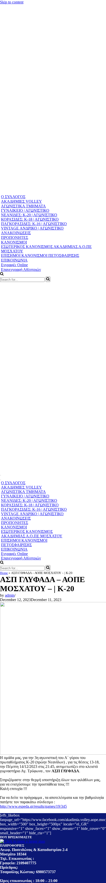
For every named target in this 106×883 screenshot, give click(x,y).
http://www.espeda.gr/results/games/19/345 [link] (33, 806)
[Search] (48, 279)
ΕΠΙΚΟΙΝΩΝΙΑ (14, 260)
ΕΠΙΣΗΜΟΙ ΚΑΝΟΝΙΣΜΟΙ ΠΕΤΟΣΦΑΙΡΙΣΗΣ (40, 255)
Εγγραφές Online (14, 265)
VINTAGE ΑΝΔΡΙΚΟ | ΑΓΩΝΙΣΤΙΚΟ (32, 228)
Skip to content (11, 2)
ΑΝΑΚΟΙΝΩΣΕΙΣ (16, 233)
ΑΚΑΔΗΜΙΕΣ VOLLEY (21, 201)
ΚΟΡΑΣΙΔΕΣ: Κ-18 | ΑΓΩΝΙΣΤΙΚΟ (30, 219)
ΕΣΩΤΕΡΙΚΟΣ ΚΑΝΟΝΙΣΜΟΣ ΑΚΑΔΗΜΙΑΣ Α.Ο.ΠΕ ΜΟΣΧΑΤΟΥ (46, 249)
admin (10, 595)
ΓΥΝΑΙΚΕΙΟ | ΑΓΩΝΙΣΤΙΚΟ (25, 210)
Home (4, 573)
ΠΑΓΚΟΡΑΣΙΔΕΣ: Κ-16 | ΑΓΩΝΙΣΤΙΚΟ (34, 224)
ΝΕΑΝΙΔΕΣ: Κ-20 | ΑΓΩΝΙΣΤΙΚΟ (29, 215)
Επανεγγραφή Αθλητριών (21, 269)
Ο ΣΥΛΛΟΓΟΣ (13, 197)
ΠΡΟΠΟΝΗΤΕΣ (14, 237)
